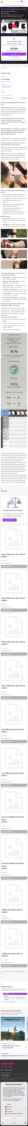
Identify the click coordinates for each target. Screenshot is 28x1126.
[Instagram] (8, 1070)
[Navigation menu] (26, 2)
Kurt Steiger (5, 13)
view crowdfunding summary (14, 59)
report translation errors (12, 1080)
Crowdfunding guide (21, 990)
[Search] (14, 2)
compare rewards (9, 520)
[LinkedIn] (10, 1070)
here (7, 202)
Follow (14, 54)
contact (8, 81)
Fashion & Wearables (6, 86)
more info (3, 81)
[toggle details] (24, 1055)
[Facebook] (1, 1070)
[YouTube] (6, 1070)
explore (15, 1014)
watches (3, 92)
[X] (4, 1070)
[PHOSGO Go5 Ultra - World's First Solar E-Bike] (13, 1029)
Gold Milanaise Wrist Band (13, 729)
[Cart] (18, 2)
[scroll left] (2, 26)
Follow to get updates (9, 1001)
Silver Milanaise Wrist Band (13, 642)
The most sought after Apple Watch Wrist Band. (13, 10)
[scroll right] (25, 26)
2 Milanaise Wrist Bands (12, 910)
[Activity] (21, 2)
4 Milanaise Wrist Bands (12, 953)
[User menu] (23, 2)
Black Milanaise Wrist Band (13, 554)
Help (12, 990)
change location (21, 5)
